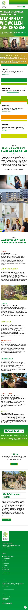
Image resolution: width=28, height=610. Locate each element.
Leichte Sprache (7, 571)
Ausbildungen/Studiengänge (9, 556)
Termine (5, 560)
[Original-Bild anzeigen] (14, 181)
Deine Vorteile (6, 563)
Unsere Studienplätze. (11, 73)
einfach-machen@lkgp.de (19, 438)
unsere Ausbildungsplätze (13, 92)
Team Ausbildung (7, 558)
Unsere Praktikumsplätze (10, 110)
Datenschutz (6, 567)
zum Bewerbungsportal (6, 581)
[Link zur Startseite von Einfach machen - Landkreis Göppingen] (4, 4)
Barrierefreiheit (6, 569)
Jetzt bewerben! (6, 520)
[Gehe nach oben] (25, 607)
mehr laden (14, 464)
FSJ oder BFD (13, 129)
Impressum (6, 565)
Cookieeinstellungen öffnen (9, 589)
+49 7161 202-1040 (16, 439)
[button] (21, 6)
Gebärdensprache (7, 574)
